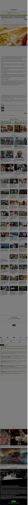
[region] (13, 495)
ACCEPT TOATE (14, 501)
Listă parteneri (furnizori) (3, 499)
